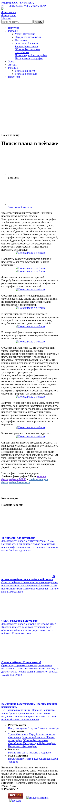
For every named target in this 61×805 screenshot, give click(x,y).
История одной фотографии (31, 55)
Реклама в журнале (26, 73)
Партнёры (53, 728)
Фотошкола (21, 40)
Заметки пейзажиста (26, 43)
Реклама (13, 67)
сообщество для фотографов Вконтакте (24, 481)
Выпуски (13, 27)
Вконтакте (25, 758)
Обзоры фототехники (27, 49)
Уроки (11, 61)
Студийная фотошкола (28, 37)
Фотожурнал (8, 15)
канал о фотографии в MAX (23, 478)
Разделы (13, 30)
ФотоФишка (22, 52)
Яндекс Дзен (50, 758)
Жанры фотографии (26, 46)
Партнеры (14, 76)
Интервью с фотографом (29, 58)
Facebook (37, 758)
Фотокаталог (8, 12)
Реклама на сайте (25, 70)
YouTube (13, 761)
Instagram (13, 758)
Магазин (6, 18)
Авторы (12, 64)
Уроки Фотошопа (25, 33)
